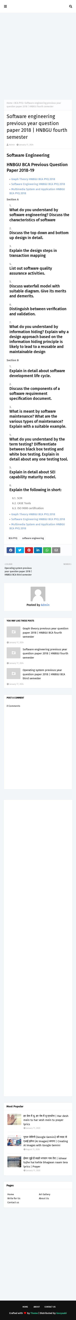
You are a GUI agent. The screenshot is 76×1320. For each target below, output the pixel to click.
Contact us (13, 1202)
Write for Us (13, 1198)
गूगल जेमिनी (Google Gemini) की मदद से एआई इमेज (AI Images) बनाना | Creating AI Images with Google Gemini (45, 1141)
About (37, 1307)
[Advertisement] (38, 56)
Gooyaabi (61, 1313)
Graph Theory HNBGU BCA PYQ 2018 (33, 179)
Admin (12, 145)
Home (10, 103)
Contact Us (50, 1307)
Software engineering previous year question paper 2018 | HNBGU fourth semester (45, 653)
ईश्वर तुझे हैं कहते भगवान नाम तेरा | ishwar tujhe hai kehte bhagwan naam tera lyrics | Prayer (45, 1162)
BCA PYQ (18, 103)
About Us (44, 1198)
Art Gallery (44, 1194)
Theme (34, 1313)
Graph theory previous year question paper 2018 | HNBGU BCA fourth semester (45, 632)
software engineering (33, 538)
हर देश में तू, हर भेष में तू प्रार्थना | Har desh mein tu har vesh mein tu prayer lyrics (45, 1120)
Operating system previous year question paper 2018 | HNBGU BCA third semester (44, 674)
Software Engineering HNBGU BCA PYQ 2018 (38, 184)
